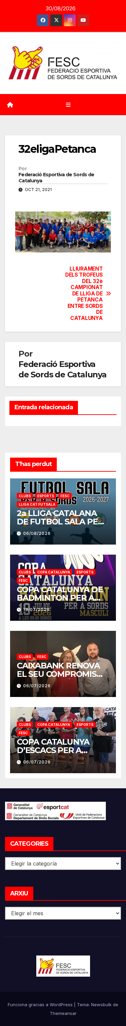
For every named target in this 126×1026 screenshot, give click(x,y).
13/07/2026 (36, 609)
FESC (65, 496)
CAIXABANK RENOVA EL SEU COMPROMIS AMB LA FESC (58, 674)
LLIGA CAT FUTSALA (37, 504)
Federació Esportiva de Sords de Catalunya (56, 178)
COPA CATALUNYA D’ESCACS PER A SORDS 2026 (53, 750)
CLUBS (25, 496)
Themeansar (63, 1013)
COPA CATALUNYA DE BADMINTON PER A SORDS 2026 (60, 598)
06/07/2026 (37, 685)
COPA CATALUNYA (53, 572)
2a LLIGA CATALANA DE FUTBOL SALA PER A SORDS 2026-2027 (60, 521)
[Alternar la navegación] (68, 104)
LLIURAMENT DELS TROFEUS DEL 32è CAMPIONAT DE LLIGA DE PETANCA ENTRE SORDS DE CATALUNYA (83, 293)
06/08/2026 (37, 533)
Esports (45, 496)
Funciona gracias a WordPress (41, 1004)
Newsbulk (101, 1004)
